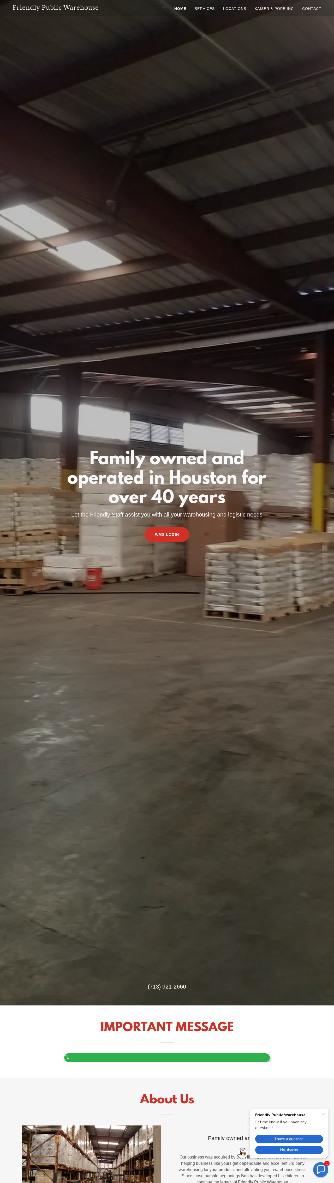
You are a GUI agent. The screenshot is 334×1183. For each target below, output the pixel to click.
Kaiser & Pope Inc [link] (274, 9)
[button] (320, 1169)
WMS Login (167, 534)
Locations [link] (234, 9)
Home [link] (180, 9)
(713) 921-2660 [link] (167, 986)
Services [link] (205, 9)
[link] (67, 8)
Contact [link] (311, 9)
